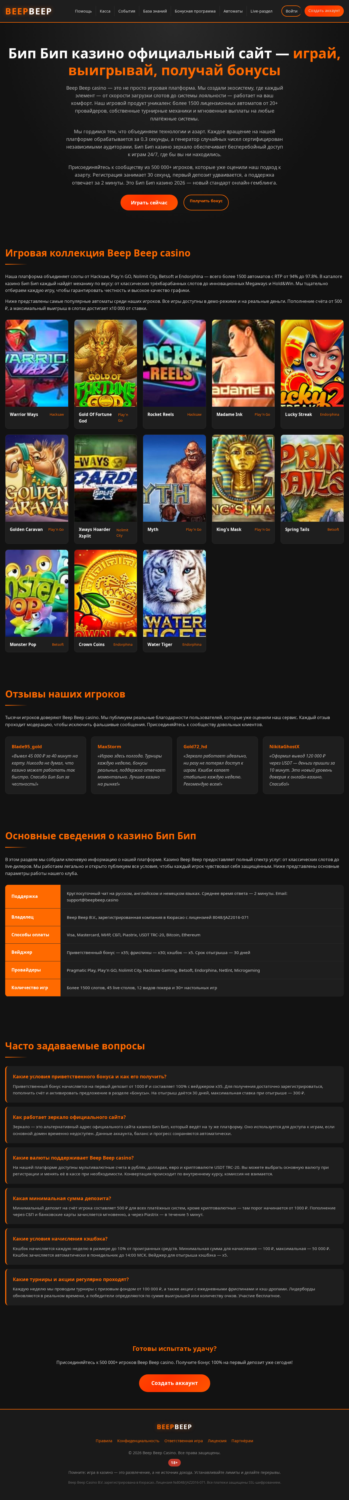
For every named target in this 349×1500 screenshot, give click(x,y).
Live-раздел (261, 11)
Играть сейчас (149, 202)
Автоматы (233, 11)
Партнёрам (242, 1440)
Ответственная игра (183, 1440)
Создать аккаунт (324, 10)
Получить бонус (206, 200)
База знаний (155, 11)
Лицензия (217, 1440)
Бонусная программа (195, 11)
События (126, 11)
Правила (104, 1440)
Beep (28, 11)
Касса (105, 11)
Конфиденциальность (138, 1440)
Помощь (83, 11)
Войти (291, 11)
